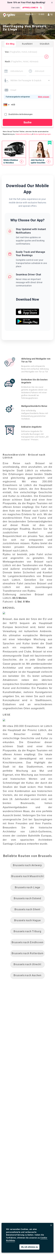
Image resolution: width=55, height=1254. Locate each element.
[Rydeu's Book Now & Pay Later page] (41, 161)
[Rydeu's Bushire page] (14, 161)
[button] (7, 104)
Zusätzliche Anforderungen (20, 114)
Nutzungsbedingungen (42, 134)
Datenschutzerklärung (24, 134)
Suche (27, 122)
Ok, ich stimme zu (29, 1247)
